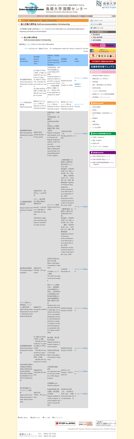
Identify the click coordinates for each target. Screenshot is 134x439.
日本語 (106, 7)
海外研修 (95, 82)
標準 (47, 16)
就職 (93, 121)
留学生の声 (95, 143)
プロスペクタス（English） (100, 146)
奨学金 (94, 110)
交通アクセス (36, 417)
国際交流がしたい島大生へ (100, 78)
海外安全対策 (96, 88)
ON (71, 16)
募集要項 (78, 84)
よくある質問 (96, 127)
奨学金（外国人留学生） (50, 21)
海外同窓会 (95, 124)
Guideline (78, 86)
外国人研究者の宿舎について (101, 159)
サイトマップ (58, 417)
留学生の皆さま (35, 21)
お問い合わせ (24, 417)
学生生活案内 (96, 107)
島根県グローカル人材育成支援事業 (103, 94)
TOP (26, 21)
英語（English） (97, 140)
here (51, 29)
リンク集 (47, 417)
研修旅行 (95, 118)
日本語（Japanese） (98, 137)
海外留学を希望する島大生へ (101, 75)
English (113, 7)
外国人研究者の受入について (101, 156)
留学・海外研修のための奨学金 (101, 85)
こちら (42, 29)
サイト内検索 (88, 16)
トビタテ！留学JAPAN (99, 91)
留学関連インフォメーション (101, 97)
